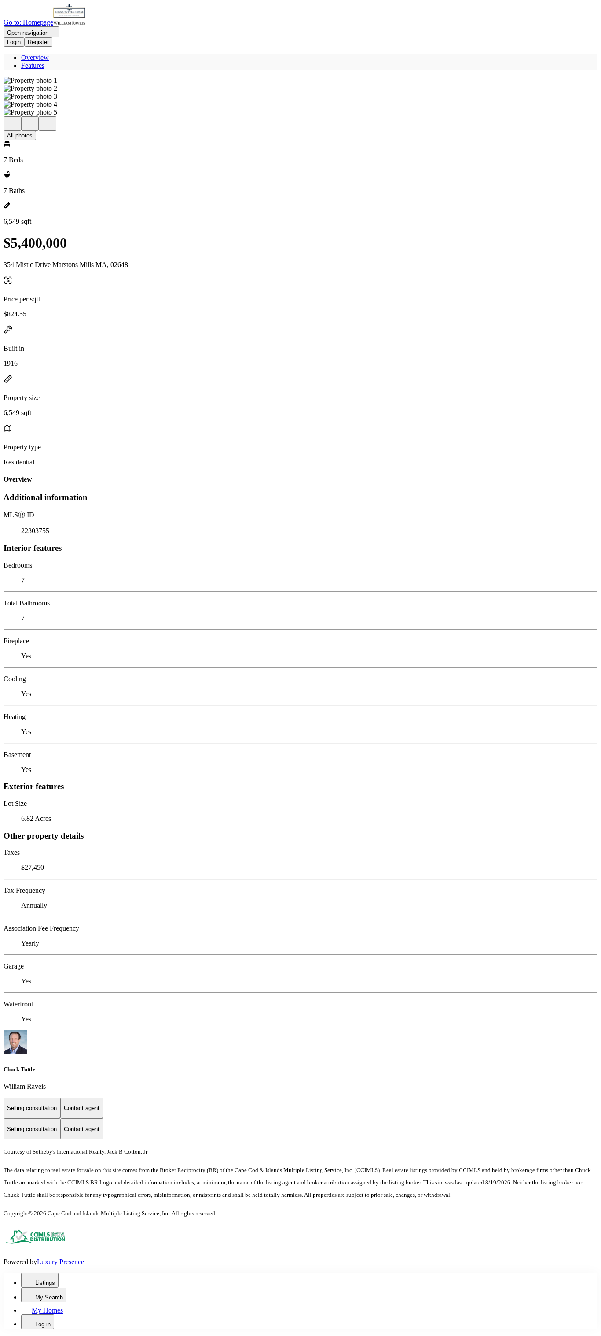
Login (14, 42)
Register (38, 42)
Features (32, 65)
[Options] (12, 123)
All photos (20, 135)
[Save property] (30, 123)
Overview (35, 57)
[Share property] (47, 123)
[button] (300, 81)
